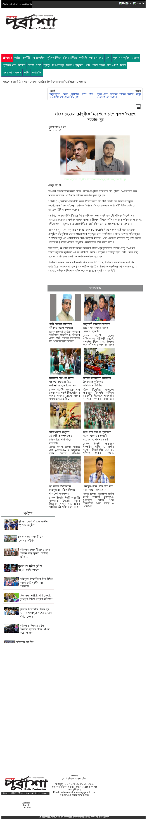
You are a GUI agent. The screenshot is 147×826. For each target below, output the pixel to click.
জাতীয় (17, 57)
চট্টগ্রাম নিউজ (70, 57)
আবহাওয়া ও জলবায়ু (12, 72)
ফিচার (123, 65)
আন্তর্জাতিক (39, 57)
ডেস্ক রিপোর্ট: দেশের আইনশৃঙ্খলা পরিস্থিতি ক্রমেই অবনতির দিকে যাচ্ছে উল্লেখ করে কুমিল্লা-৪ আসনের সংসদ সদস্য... (98, 335)
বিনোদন (21, 65)
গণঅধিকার (70, 195)
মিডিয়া (31, 65)
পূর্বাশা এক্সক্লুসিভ (121, 57)
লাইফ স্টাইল (99, 65)
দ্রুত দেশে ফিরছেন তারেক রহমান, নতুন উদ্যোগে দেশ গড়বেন (119, 95)
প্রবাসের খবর (9, 65)
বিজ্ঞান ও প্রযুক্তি (74, 65)
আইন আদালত (96, 57)
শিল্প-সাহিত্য (58, 65)
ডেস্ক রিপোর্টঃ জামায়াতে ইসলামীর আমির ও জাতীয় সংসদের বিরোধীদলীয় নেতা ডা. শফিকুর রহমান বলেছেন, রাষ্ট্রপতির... (98, 444)
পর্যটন (26, 72)
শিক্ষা (38, 65)
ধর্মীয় (88, 65)
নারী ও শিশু (112, 65)
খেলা (108, 57)
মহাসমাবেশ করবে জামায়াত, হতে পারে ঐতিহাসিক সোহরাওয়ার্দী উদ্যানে (71, 95)
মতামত (135, 57)
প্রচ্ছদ (9, 57)
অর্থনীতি (83, 57)
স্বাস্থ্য (46, 65)
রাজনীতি (26, 57)
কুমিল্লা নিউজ (54, 57)
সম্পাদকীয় (36, 72)
